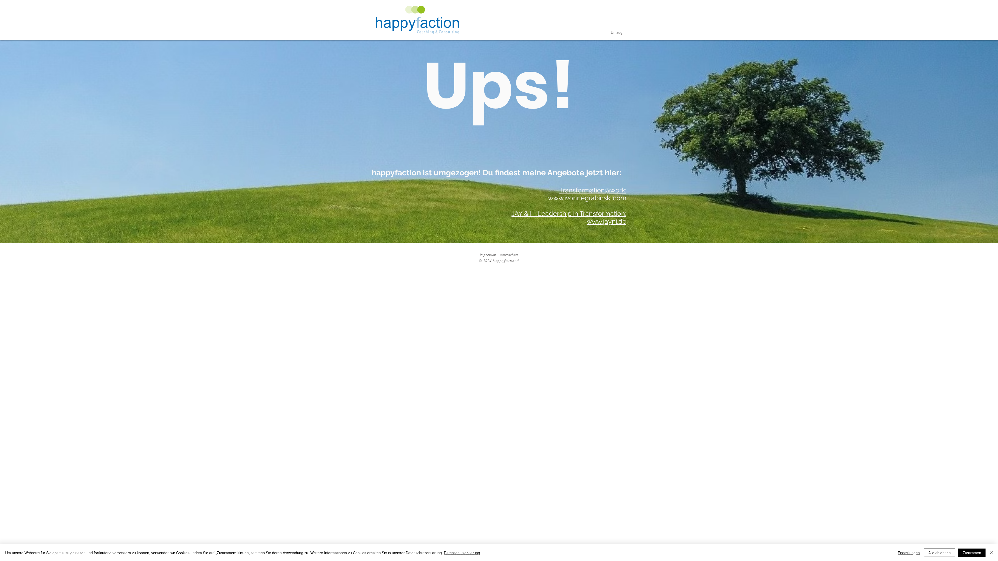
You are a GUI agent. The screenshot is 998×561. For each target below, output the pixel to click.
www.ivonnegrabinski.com (587, 198)
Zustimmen (972, 552)
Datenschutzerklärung (462, 552)
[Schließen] (992, 553)
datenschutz (509, 254)
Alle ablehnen (939, 552)
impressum (488, 254)
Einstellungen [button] (909, 552)
